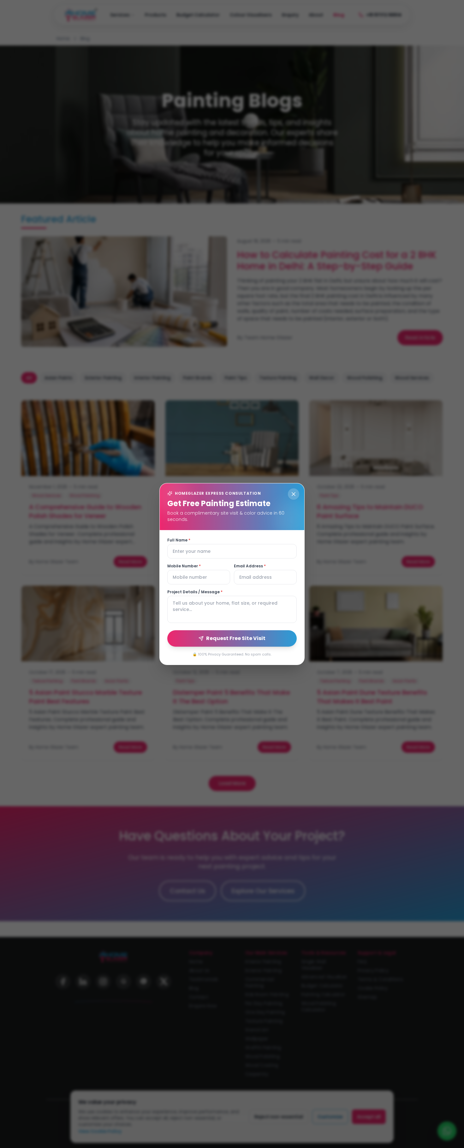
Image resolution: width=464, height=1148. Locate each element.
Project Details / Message (195, 592)
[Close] (293, 494)
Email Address (250, 566)
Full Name (178, 540)
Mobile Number (184, 566)
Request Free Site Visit (235, 638)
